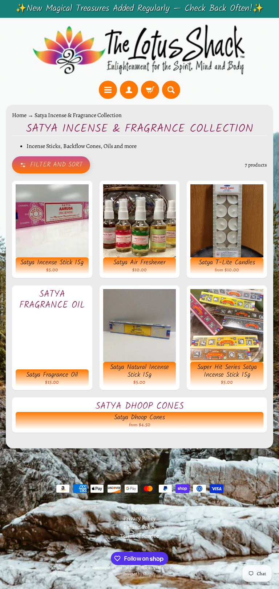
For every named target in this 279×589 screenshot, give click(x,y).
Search (139, 510)
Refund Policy (139, 527)
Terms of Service (139, 536)
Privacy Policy (139, 518)
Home (19, 115)
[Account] (129, 90)
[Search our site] (171, 90)
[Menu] (108, 90)
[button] (51, 164)
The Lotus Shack (136, 567)
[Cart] (150, 90)
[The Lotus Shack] (139, 49)
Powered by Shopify (139, 574)
